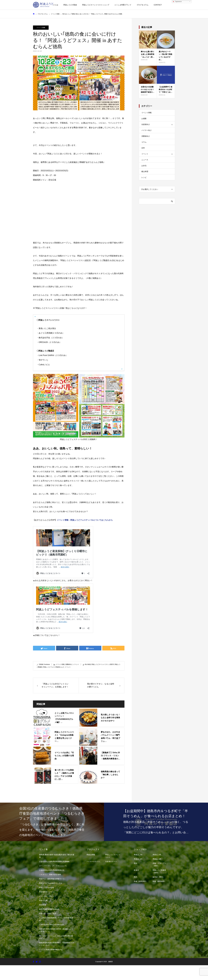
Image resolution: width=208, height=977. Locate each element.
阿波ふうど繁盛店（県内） (159, 871)
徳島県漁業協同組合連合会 (49, 909)
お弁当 (143, 166)
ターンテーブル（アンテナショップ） (53, 866)
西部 (135, 863)
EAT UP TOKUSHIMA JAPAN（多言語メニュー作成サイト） (56, 930)
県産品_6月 (157, 859)
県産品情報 (91, 855)
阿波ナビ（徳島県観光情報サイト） (52, 879)
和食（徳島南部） (159, 881)
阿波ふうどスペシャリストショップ (95, 5)
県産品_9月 (138, 859)
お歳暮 (143, 118)
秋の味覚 (88, 664)
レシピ (143, 177)
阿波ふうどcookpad (46, 887)
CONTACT (158, 5)
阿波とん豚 (43, 900)
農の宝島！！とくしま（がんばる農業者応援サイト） (56, 937)
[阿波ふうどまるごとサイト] (43, 5)
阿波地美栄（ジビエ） (47, 892)
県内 (135, 877)
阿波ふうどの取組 (70, 5)
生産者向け (145, 124)
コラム (143, 142)
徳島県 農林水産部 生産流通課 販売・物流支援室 (56, 856)
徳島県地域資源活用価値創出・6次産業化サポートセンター (56, 944)
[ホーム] (33, 14)
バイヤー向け (146, 130)
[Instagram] (40, 961)
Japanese (178, 1)
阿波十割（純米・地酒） (48, 913)
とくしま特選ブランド (122, 5)
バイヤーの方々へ (93, 861)
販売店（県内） (158, 877)
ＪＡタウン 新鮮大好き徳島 (50, 874)
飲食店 (136, 870)
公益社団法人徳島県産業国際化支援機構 (54, 861)
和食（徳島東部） (140, 881)
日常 (143, 148)
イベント (76, 664)
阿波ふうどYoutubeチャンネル (50, 883)
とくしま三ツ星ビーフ (47, 896)
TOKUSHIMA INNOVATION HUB (51, 925)
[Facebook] (33, 961)
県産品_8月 (157, 855)
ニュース (144, 160)
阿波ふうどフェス (49, 667)
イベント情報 (40, 27)
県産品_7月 (138, 855)
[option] (52, 822)
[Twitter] (36, 961)
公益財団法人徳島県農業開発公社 (51, 870)
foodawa (47, 664)
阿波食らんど (59, 667)
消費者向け (68, 664)
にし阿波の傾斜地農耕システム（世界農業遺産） (56, 919)
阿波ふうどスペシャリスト (100, 664)
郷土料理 (144, 171)
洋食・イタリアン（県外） (159, 864)
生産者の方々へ (111, 861)
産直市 (112, 664)
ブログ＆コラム (142, 5)
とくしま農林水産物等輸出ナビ (51, 949)
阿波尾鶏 (42, 905)
